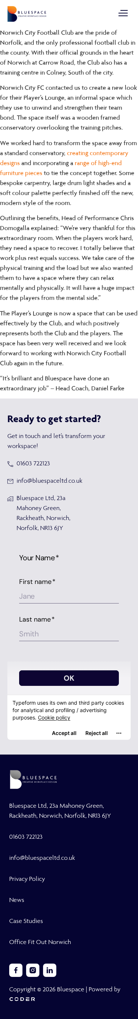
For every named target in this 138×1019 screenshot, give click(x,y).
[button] (123, 14)
